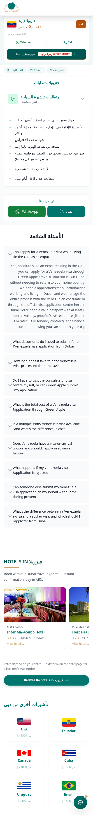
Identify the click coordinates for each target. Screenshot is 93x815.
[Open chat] (80, 802)
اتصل (69, 211)
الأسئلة (38, 70)
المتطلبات (17, 70)
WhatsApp (27, 42)
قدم (81, 24)
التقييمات (59, 70)
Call (70, 42)
